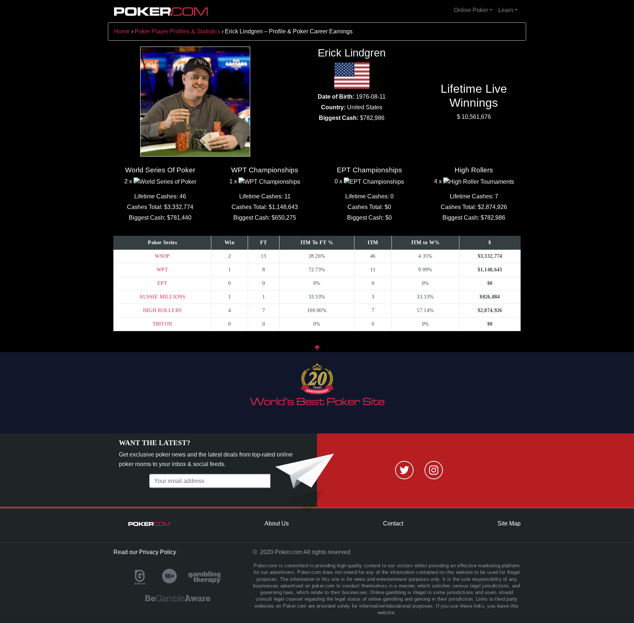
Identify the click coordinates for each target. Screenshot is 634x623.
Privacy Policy (157, 552)
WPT (162, 269)
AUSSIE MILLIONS (162, 297)
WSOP (162, 256)
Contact (393, 523)
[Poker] (161, 11)
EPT (162, 283)
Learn (505, 10)
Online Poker (471, 10)
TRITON (162, 324)
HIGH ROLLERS (162, 310)
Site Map (509, 523)
